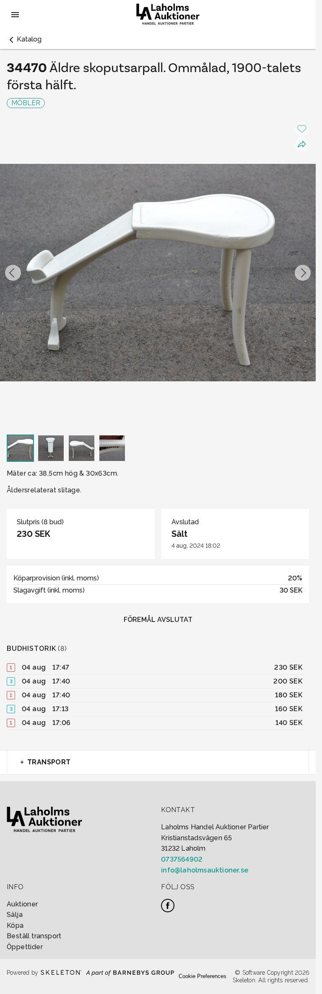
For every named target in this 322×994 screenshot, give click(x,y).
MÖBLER (25, 103)
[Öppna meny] (15, 14)
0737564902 (182, 859)
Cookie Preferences (202, 976)
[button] (24, 39)
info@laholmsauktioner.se (204, 870)
